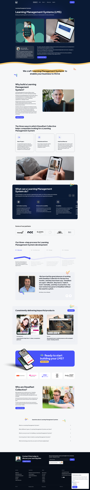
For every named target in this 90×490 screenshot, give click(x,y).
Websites (17, 472)
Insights (43, 480)
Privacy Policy (44, 486)
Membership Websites (33, 475)
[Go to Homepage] (16, 2)
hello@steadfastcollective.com (67, 473)
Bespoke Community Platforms (34, 472)
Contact (43, 481)
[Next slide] (73, 195)
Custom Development (19, 475)
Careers (43, 478)
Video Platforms (18, 480)
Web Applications (18, 474)
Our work (43, 474)
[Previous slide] (70, 195)
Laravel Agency (31, 474)
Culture (43, 477)
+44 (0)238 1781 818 (65, 472)
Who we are (44, 472)
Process (43, 475)
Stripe (30, 477)
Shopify (16, 478)
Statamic (17, 477)
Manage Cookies (31, 486)
